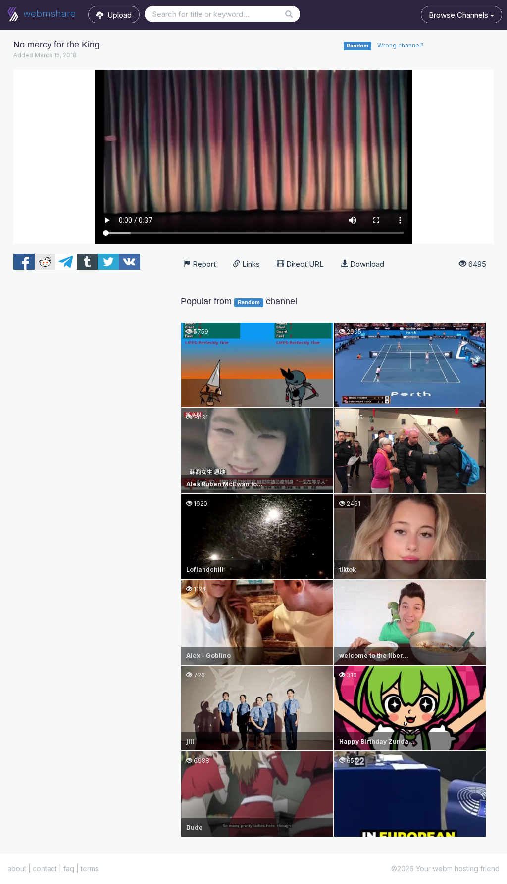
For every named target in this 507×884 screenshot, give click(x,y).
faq (68, 868)
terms (90, 868)
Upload (117, 15)
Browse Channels (459, 15)
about (16, 868)
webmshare (48, 13)
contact (45, 868)
